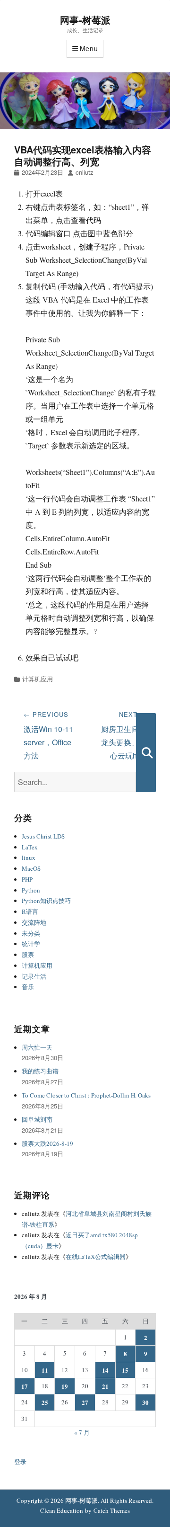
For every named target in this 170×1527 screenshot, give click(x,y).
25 (45, 1402)
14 (105, 1370)
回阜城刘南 (37, 1119)
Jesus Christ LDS (43, 836)
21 (105, 1386)
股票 (28, 954)
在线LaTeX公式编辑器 (96, 1256)
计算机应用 (37, 678)
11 (45, 1370)
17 (24, 1386)
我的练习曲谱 (40, 1071)
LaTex (30, 847)
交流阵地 (34, 922)
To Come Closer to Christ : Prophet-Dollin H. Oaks (86, 1095)
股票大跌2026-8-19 (47, 1143)
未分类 (31, 933)
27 (85, 1402)
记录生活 (34, 976)
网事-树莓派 (85, 20)
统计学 (31, 943)
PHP (27, 879)
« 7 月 (82, 1432)
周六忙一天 (37, 1047)
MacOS (31, 868)
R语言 (30, 911)
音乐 (28, 986)
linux (28, 857)
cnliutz (85, 172)
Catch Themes (112, 1510)
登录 (20, 1461)
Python (31, 890)
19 (64, 1386)
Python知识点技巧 (46, 900)
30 (145, 1402)
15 (125, 1370)
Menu (89, 48)
